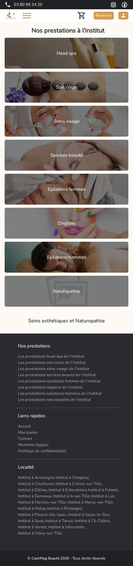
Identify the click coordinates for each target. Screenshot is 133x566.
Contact (25, 438)
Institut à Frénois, (103, 490)
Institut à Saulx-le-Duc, (89, 514)
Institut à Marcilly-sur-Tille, (42, 502)
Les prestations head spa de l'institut (51, 356)
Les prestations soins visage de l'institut (53, 369)
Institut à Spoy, (31, 521)
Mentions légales (33, 445)
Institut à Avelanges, (36, 477)
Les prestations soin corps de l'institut (52, 362)
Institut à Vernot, (33, 527)
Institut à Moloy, (32, 508)
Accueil (24, 426)
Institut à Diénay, (33, 490)
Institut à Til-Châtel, (93, 521)
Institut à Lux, (103, 496)
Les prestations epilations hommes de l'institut (59, 393)
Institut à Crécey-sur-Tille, (79, 484)
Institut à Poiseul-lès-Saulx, (43, 514)
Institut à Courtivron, (36, 484)
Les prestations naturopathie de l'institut (54, 399)
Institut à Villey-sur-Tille (40, 533)
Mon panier (28, 432)
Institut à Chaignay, (72, 477)
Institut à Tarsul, (59, 521)
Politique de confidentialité (42, 451)
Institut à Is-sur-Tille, (72, 496)
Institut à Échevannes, (68, 490)
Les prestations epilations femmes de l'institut (59, 381)
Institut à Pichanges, (65, 508)
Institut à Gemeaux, (35, 496)
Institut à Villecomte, (66, 527)
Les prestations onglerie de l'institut (50, 387)
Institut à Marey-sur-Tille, (91, 502)
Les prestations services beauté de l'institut (57, 375)
